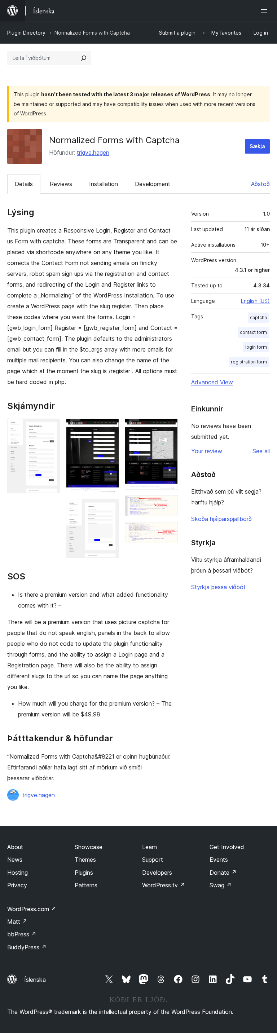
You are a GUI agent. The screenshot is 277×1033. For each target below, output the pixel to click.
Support (152, 859)
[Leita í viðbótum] (83, 58)
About (15, 847)
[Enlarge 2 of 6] (109, 428)
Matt (17, 921)
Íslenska (35, 979)
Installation (103, 183)
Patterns (86, 885)
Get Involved (227, 847)
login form (256, 347)
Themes (85, 859)
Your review (206, 451)
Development (152, 183)
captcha (258, 317)
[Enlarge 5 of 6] (168, 505)
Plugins (84, 872)
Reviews (61, 183)
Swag (221, 885)
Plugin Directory (26, 33)
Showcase (88, 847)
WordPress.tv (163, 885)
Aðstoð (260, 183)
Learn (149, 847)
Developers (157, 872)
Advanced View (212, 382)
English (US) (255, 301)
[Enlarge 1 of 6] (50, 428)
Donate (223, 872)
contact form (253, 332)
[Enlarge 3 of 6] (109, 508)
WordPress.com (31, 909)
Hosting (17, 872)
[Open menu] (265, 11)
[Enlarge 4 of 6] (168, 428)
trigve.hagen (93, 152)
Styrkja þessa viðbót (218, 587)
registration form (249, 362)
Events (219, 859)
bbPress (21, 934)
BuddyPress (27, 947)
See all (261, 451)
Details (24, 183)
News (14, 859)
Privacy (17, 885)
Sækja (257, 146)
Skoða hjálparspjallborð (221, 518)
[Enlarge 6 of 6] (168, 531)
